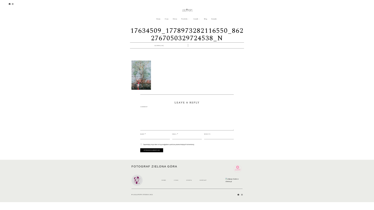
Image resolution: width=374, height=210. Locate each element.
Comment (144, 106)
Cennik (195, 19)
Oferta (175, 19)
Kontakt (214, 19)
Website (207, 134)
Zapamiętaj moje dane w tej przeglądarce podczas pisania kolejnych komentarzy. (168, 144)
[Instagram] (12, 4)
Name (142, 134)
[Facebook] (238, 194)
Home (158, 19)
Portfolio (184, 19)
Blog (205, 19)
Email (174, 134)
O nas (166, 19)
